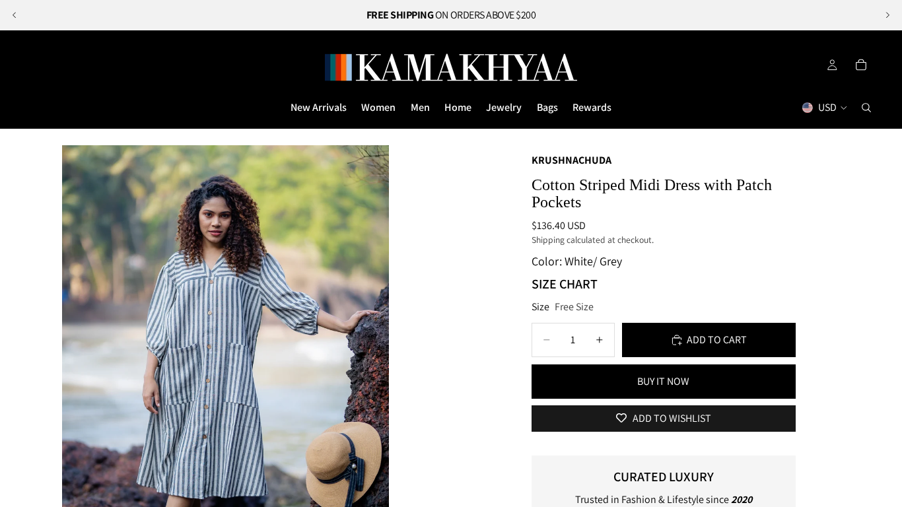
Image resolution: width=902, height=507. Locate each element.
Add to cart (717, 340)
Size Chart (565, 283)
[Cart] (861, 64)
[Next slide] (887, 15)
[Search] (866, 107)
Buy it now (663, 381)
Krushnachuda (571, 160)
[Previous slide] (14, 15)
